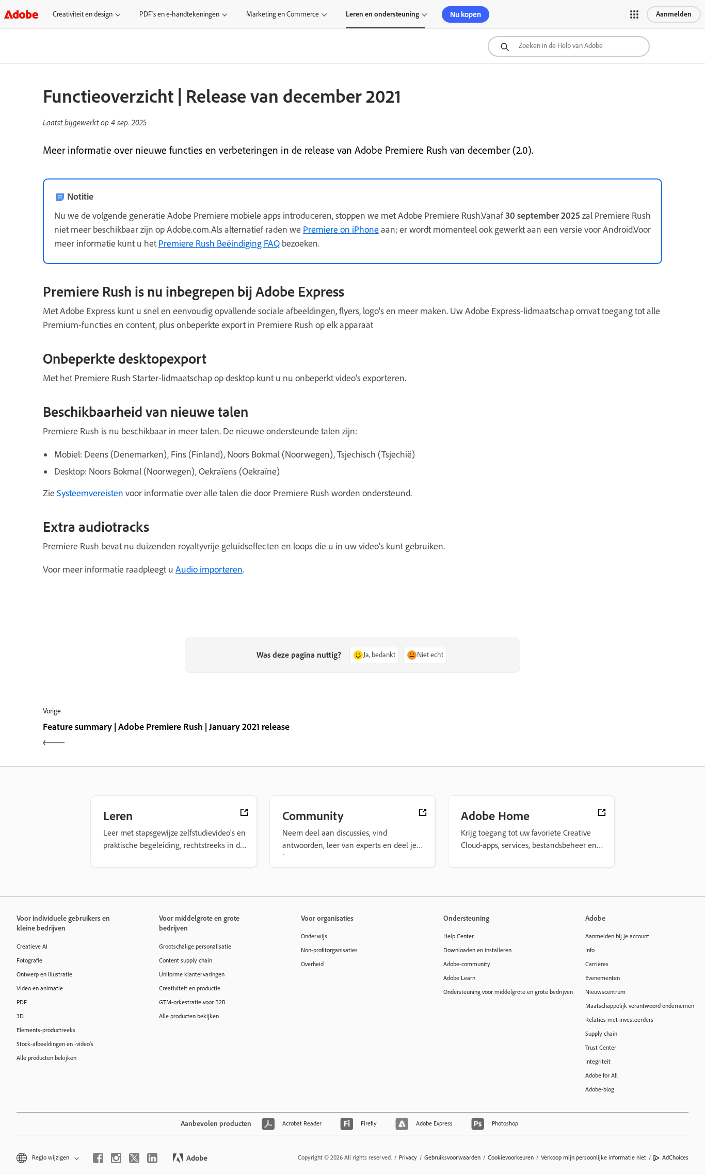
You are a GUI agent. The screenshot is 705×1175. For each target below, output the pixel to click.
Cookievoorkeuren (511, 1157)
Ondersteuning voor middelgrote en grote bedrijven (499, 992)
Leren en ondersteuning (382, 14)
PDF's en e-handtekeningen (179, 14)
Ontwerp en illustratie (44, 974)
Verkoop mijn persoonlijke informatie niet (593, 1157)
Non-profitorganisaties (329, 950)
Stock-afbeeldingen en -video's (55, 1044)
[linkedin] (152, 1158)
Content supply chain (185, 960)
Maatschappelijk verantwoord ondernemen (639, 1005)
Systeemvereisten (90, 493)
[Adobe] (21, 14)
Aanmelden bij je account (617, 936)
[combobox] (569, 46)
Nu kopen (465, 14)
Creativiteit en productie (189, 988)
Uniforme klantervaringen (192, 974)
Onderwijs (314, 936)
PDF (22, 1002)
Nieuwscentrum (605, 992)
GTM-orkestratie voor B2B (192, 1002)
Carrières (596, 964)
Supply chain (601, 1033)
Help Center (458, 936)
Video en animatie (40, 988)
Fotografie (29, 960)
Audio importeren (209, 569)
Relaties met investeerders (619, 1019)
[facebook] (98, 1158)
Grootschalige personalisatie (195, 946)
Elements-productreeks (46, 1030)
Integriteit (598, 1061)
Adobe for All (601, 1075)
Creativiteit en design (83, 14)
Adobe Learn (459, 978)
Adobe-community (466, 964)
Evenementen (602, 978)
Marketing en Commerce (282, 14)
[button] (634, 14)
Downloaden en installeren (477, 950)
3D (20, 1016)
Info (590, 950)
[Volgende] (508, 736)
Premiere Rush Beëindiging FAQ (219, 243)
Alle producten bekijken (46, 1058)
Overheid (312, 964)
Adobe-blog (599, 1089)
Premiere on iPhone (341, 229)
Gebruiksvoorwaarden (452, 1157)
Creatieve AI (32, 946)
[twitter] (134, 1158)
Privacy (408, 1157)
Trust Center (600, 1047)
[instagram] (116, 1158)
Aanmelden (674, 14)
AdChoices (675, 1157)
